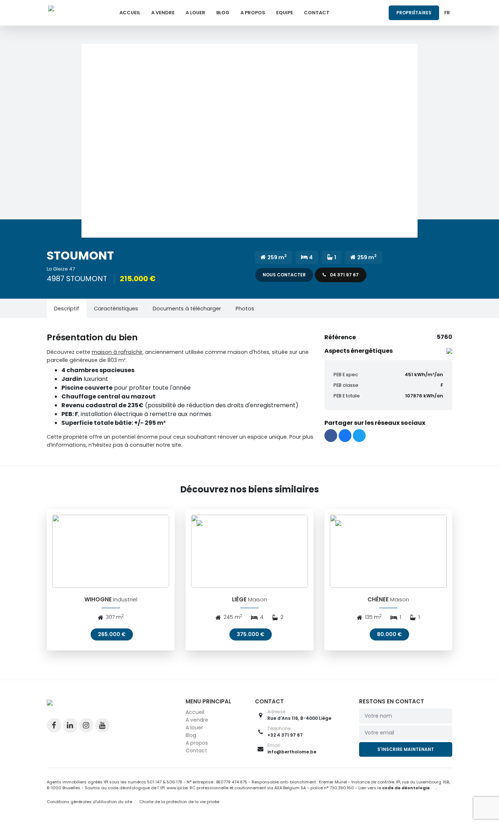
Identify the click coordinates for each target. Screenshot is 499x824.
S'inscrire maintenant (405, 749)
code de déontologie (406, 788)
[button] (249, 140)
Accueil (129, 12)
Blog (222, 12)
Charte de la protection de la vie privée (179, 802)
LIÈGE (239, 599)
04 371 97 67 (344, 275)
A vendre (163, 12)
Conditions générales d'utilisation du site (89, 802)
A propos (252, 12)
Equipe (284, 12)
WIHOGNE (98, 599)
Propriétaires (413, 13)
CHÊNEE (378, 599)
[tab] (67, 308)
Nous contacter (284, 275)
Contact (317, 12)
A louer (195, 12)
